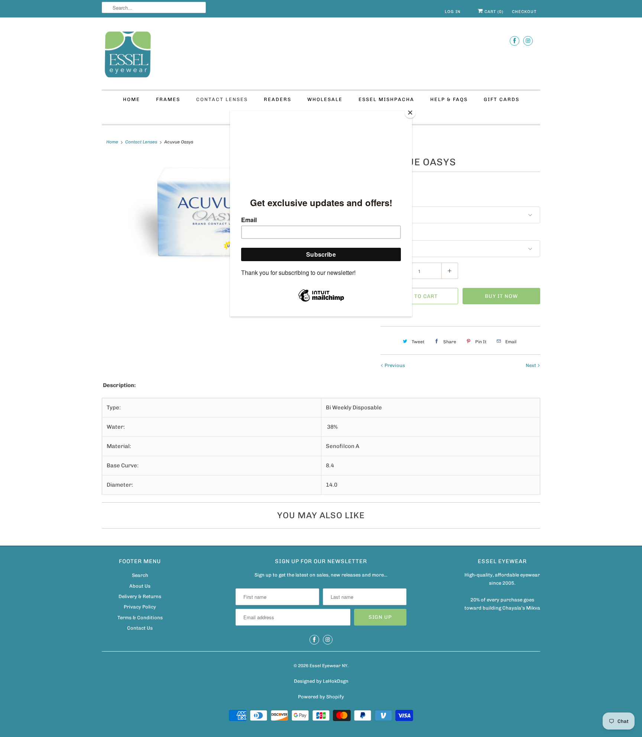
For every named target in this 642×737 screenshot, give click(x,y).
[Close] (410, 112)
